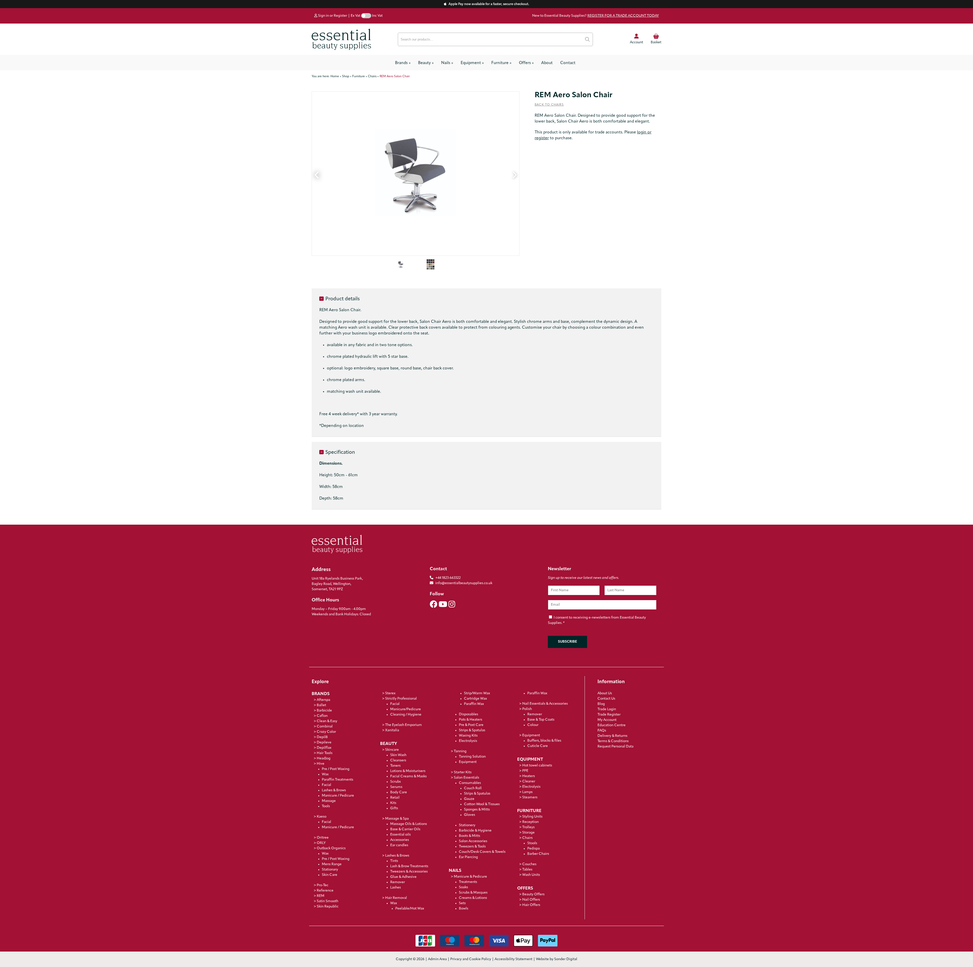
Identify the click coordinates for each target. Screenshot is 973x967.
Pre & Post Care (471, 725)
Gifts (394, 808)
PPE (525, 771)
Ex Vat (355, 16)
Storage (528, 833)
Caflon (322, 716)
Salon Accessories (473, 841)
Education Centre (611, 725)
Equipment (472, 63)
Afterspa (323, 700)
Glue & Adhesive (403, 877)
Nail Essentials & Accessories (545, 704)
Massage (329, 801)
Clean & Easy (327, 721)
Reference (325, 891)
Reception (530, 822)
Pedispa (533, 849)
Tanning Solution (472, 757)
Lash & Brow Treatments (409, 866)
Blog (601, 704)
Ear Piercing (468, 857)
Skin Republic (328, 907)
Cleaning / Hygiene (405, 715)
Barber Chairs (538, 854)
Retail (395, 798)
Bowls (463, 909)
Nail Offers (531, 900)
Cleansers (398, 760)
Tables (527, 870)
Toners (395, 766)
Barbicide (324, 711)
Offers (526, 63)
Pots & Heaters (470, 720)
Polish (527, 709)
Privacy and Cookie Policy (470, 959)
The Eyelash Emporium (403, 725)
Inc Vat (377, 16)
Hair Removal (396, 898)
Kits (393, 803)
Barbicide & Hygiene (475, 831)
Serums (396, 787)
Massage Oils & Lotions (408, 824)
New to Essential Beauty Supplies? (595, 16)
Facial (326, 785)
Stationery (467, 825)
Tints (394, 861)
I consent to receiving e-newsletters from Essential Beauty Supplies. (597, 620)
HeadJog (323, 758)
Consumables (470, 783)
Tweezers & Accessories (409, 872)
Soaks (463, 887)
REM (320, 896)
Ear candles (399, 845)
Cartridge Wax (475, 699)
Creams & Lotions (473, 898)
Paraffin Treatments (337, 780)
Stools (532, 843)
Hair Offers (531, 905)
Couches (529, 864)
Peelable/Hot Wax (409, 909)
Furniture (501, 63)
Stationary (330, 870)
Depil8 (322, 737)
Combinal (325, 726)
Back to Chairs (549, 104)
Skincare (392, 750)
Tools (326, 806)
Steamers (529, 797)
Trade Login (606, 709)
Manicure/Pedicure (405, 709)
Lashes (395, 888)
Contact (567, 63)
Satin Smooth (327, 901)
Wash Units (531, 875)
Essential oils (400, 835)
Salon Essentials (466, 778)
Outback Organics (331, 848)
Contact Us (606, 699)
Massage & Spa (397, 819)
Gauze (469, 799)
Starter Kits (463, 772)
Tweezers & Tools (472, 846)
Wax (325, 774)
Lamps (527, 792)
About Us (604, 693)
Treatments (468, 882)
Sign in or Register (332, 16)
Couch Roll (473, 788)
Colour (532, 725)
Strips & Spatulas (472, 730)
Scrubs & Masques (473, 893)
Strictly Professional (401, 699)
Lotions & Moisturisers (407, 771)
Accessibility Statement (513, 959)
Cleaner (528, 781)
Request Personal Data (615, 746)
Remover (397, 882)
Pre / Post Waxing (335, 769)
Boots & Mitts (469, 836)
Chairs (527, 838)
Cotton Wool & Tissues (482, 804)
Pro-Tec (322, 885)
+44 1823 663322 (448, 578)
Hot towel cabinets (537, 765)
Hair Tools (324, 753)
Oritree (323, 838)
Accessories (399, 840)
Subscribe (567, 642)
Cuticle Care (537, 746)
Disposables (468, 714)
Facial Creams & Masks (408, 776)
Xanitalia (392, 730)
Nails (447, 63)
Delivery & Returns (612, 736)
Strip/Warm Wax (477, 693)
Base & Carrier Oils (405, 829)
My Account (606, 720)
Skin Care (329, 875)
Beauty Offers (533, 894)
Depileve (324, 742)
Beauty (426, 63)
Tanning (460, 751)
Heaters (528, 776)
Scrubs (395, 782)
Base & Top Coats (540, 720)
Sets (462, 903)
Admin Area (437, 959)
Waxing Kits (468, 736)
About (547, 63)
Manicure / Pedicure (338, 796)
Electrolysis (468, 741)
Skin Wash (398, 755)
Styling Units (532, 817)
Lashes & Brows (334, 790)
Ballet (321, 705)
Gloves (469, 815)
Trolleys (528, 827)
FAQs (601, 731)
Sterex (390, 693)
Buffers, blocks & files (544, 741)
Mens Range (332, 864)
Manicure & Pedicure (470, 877)
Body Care (398, 792)
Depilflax (324, 748)
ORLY (321, 843)
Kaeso (321, 817)
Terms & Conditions (613, 741)
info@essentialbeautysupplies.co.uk (463, 583)
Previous (317, 173)
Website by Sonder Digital (556, 959)
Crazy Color (326, 732)
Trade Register (609, 715)
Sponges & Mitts (477, 810)
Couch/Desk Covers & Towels (482, 852)
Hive (320, 764)
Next (514, 173)
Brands (402, 63)
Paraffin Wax (474, 704)
